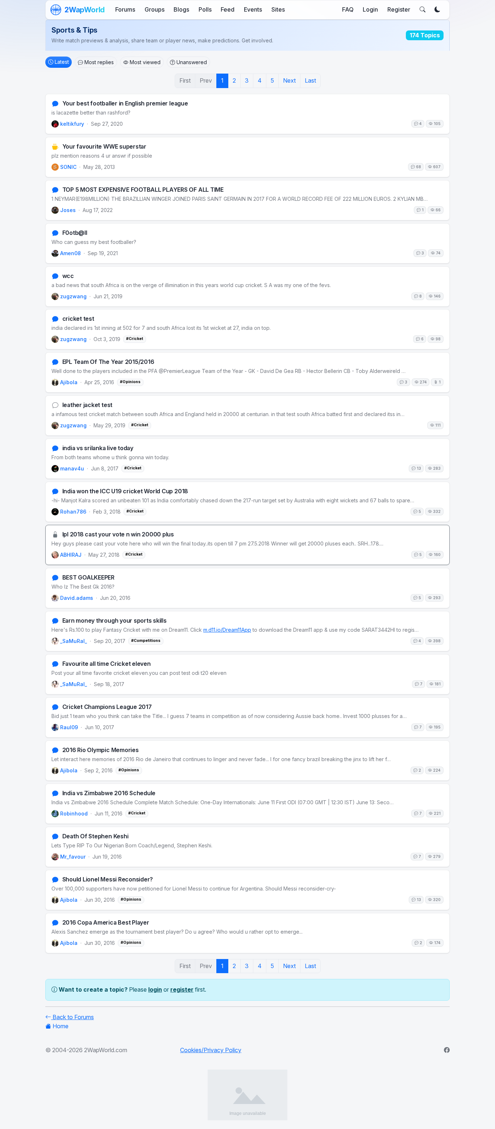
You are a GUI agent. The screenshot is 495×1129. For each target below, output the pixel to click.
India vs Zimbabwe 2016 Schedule (109, 793)
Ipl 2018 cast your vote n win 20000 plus (118, 534)
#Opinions (130, 382)
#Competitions (146, 641)
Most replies (99, 62)
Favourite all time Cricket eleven (106, 663)
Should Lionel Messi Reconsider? (107, 879)
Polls (205, 9)
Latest (62, 62)
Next (289, 80)
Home (60, 1026)
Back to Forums (72, 1017)
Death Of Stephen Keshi (95, 836)
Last (310, 80)
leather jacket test (87, 405)
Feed (227, 9)
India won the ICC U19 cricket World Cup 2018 (125, 491)
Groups (155, 9)
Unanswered (191, 62)
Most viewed (145, 62)
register (182, 989)
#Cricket (134, 339)
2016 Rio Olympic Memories (100, 750)
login (155, 989)
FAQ (348, 9)
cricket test (78, 319)
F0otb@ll (74, 232)
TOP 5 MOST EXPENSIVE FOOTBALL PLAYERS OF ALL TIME (143, 189)
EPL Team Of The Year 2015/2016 (108, 362)
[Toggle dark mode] (437, 9)
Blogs (181, 9)
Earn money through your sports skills (114, 621)
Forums (125, 9)
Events (253, 9)
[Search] (422, 9)
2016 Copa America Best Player (105, 922)
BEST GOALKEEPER (88, 577)
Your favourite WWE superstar (104, 146)
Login (370, 9)
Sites (278, 9)
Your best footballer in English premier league (125, 103)
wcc (68, 276)
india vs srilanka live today (97, 448)
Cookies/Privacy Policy (210, 1050)
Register (398, 9)
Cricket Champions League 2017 (107, 706)
